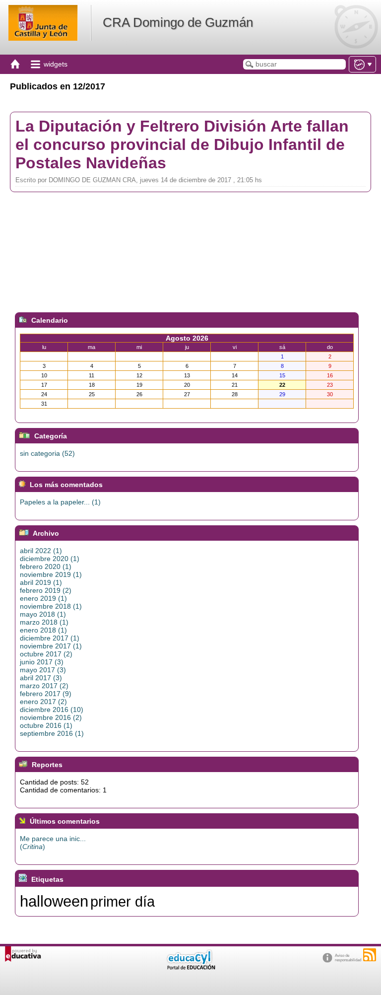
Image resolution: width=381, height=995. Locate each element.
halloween (54, 901)
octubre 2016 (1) (46, 725)
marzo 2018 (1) (44, 622)
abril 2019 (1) (41, 582)
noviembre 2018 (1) (51, 606)
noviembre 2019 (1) (51, 574)
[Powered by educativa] (23, 954)
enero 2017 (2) (43, 702)
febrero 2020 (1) (45, 566)
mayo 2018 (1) (43, 614)
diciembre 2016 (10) (51, 709)
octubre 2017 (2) (46, 654)
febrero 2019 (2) (45, 590)
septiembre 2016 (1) (52, 733)
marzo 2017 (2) (44, 686)
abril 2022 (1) (41, 551)
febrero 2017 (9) (45, 694)
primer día (122, 901)
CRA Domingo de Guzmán (178, 22)
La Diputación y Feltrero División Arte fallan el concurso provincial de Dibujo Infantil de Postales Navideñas (182, 144)
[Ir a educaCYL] (190, 967)
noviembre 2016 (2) (51, 717)
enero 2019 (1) (43, 598)
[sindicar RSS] (369, 954)
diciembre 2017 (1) (49, 638)
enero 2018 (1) (43, 630)
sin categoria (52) (47, 453)
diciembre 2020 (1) (49, 559)
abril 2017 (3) (41, 678)
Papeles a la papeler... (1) (60, 502)
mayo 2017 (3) (43, 670)
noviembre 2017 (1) (51, 646)
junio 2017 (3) (42, 662)
